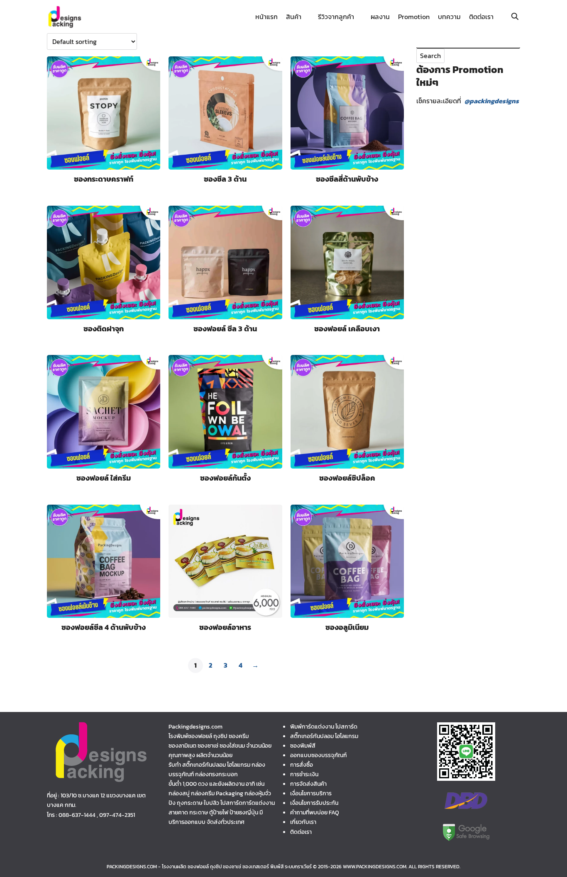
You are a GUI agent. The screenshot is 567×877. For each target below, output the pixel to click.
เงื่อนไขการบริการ (311, 793)
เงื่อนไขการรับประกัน (314, 802)
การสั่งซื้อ (301, 764)
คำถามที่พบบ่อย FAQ (314, 812)
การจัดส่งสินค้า (308, 783)
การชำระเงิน (304, 774)
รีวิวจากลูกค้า (336, 17)
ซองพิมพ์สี (302, 745)
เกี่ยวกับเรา (303, 821)
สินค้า (293, 17)
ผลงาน (380, 17)
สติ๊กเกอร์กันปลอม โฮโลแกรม (324, 736)
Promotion (414, 17)
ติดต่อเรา (481, 17)
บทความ (449, 17)
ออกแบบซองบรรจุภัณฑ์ (318, 755)
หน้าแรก (266, 17)
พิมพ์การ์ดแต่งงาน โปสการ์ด (323, 726)
